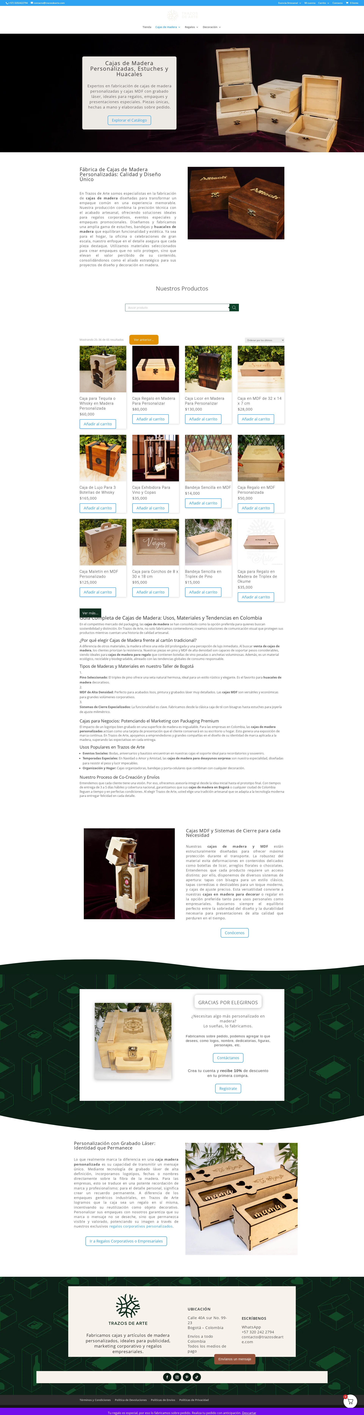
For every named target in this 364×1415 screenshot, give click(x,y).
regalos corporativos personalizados (141, 1226)
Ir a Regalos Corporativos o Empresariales (126, 1241)
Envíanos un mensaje (234, 1359)
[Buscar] (234, 307)
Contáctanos (228, 1057)
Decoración (210, 27)
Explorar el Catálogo (129, 120)
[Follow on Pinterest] (187, 1377)
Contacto (338, 3)
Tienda (147, 27)
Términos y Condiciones (95, 1400)
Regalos (190, 27)
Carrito (322, 3)
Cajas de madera (166, 27)
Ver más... (90, 613)
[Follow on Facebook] (167, 1377)
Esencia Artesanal (288, 3)
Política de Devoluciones (131, 1400)
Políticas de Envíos (163, 1400)
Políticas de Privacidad (194, 1400)
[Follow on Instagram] (177, 1377)
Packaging (190, 721)
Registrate (228, 1088)
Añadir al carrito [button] (98, 423)
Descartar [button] (249, 1413)
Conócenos (235, 932)
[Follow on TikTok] (197, 1377)
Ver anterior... (144, 340)
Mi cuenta (309, 3)
